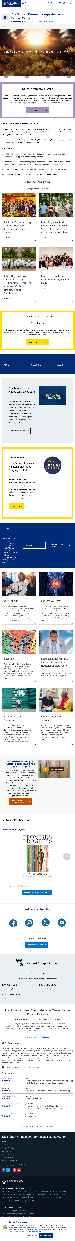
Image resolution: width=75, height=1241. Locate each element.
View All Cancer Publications (35, 892)
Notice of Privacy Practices (11, 1217)
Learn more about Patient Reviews (37, 1037)
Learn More (15, 506)
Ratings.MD (49, 1126)
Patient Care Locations (25, 1214)
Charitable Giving (8, 1157)
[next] (66, 856)
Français (28, 1191)
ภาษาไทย (57, 1197)
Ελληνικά (40, 1197)
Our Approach (7, 1151)
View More (38, 1122)
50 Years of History (35, 365)
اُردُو (65, 1197)
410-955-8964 (25, 1165)
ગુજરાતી (49, 1197)
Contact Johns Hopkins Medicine (13, 1210)
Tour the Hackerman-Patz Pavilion (19, 801)
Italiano (63, 1191)
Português (54, 1191)
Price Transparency (9, 1214)
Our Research (58, 365)
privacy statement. (35, 1231)
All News (7, 365)
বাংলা (50, 1194)
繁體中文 (20, 1191)
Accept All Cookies (46, 1235)
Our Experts (6, 1154)
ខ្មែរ (22, 1201)
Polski (32, 1197)
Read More (32, 110)
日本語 (55, 1194)
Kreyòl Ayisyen (7, 1197)
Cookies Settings (31, 1235)
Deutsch (24, 1197)
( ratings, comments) (44, 21)
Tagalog (36, 1191)
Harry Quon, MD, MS (8, 1114)
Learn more (33, 342)
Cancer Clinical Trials (57, 545)
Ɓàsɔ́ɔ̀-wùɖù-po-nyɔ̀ (18, 1194)
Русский (45, 1191)
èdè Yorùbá (42, 1194)
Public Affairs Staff (35, 945)
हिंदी (9, 1200)
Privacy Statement (29, 1217)
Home (3, 27)
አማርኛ (12, 1191)
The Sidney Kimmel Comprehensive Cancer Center (37, 16)
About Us (5, 1145)
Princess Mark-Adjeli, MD (10, 1104)
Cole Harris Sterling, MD (9, 1078)
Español (4, 1191)
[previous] (8, 856)
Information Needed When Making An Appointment (37, 979)
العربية (17, 1197)
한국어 (62, 1194)
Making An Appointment (11, 1160)
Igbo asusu (31, 1194)
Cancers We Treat (8, 1148)
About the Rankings (19, 431)
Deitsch (16, 1201)
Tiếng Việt (5, 1194)
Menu (25, 4)
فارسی (4, 1201)
